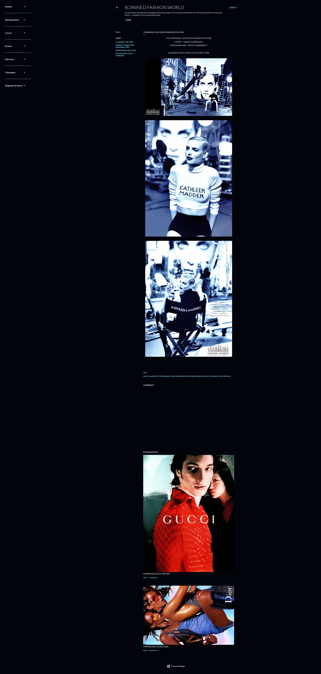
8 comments (153, 650)
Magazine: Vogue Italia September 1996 (125, 46)
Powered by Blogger (178, 666)
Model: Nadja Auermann (126, 50)
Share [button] (118, 32)
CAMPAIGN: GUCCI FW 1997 (156, 573)
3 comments (153, 577)
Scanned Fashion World (154, 7)
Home (128, 20)
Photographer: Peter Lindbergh (219, 376)
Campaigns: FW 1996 (124, 42)
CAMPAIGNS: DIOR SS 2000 (155, 646)
